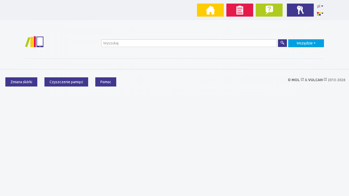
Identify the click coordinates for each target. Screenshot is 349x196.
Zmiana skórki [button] (21, 82)
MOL (298, 80)
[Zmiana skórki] (320, 13)
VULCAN (317, 80)
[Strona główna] (34, 41)
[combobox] (306, 43)
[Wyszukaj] (282, 43)
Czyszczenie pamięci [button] (66, 82)
